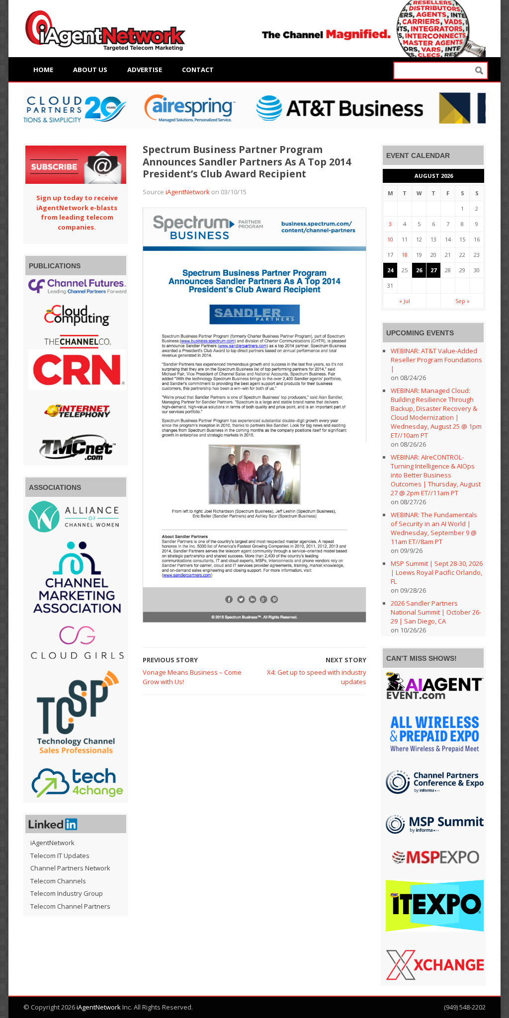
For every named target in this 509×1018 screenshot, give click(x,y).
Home (43, 69)
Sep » (462, 301)
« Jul (404, 301)
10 (390, 239)
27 (433, 270)
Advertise (144, 69)
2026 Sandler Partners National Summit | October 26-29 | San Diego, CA (436, 612)
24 (390, 270)
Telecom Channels (58, 880)
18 (405, 254)
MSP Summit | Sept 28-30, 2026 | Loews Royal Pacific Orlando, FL (437, 572)
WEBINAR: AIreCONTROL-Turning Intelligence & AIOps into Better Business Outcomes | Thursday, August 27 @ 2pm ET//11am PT (436, 475)
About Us (90, 69)
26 (419, 270)
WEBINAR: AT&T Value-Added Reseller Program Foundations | (436, 359)
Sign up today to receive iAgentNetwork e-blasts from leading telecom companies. (77, 212)
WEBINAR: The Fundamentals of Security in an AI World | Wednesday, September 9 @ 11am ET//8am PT (434, 528)
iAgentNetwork (188, 191)
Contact (198, 69)
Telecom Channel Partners (70, 906)
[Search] (479, 71)
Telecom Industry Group (66, 893)
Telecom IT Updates (59, 855)
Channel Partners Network (70, 867)
